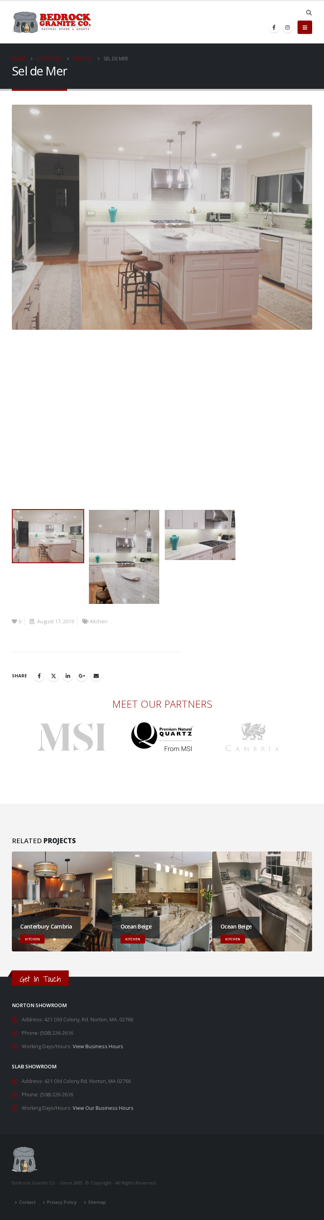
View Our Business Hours (103, 1108)
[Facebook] (274, 27)
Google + (81, 675)
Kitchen (98, 621)
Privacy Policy (62, 1202)
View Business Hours (98, 1046)
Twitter (53, 675)
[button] (308, 12)
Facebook (39, 675)
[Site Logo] (51, 22)
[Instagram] (287, 27)
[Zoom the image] (71, 727)
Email (96, 675)
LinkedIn (67, 675)
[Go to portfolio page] (162, 217)
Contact (27, 1202)
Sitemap (97, 1202)
